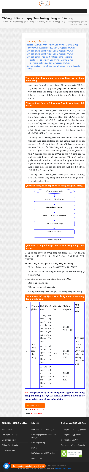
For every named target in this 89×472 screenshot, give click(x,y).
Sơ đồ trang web (8, 450)
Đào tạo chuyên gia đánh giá (73, 445)
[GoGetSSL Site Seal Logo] (74, 453)
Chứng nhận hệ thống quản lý (73, 429)
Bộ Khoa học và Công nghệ (42, 429)
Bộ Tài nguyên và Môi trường (43, 453)
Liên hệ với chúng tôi (10, 435)
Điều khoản (67, 468)
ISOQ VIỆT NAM (36, 466)
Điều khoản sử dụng (10, 440)
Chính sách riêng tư (10, 445)
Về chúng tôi (7, 429)
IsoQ (27, 392)
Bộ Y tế (34, 448)
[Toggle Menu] (84, 11)
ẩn (45, 41)
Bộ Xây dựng (36, 458)
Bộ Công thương (38, 443)
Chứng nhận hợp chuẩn (71, 435)
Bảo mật (58, 468)
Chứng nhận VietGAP (70, 440)
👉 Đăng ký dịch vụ (35, 405)
